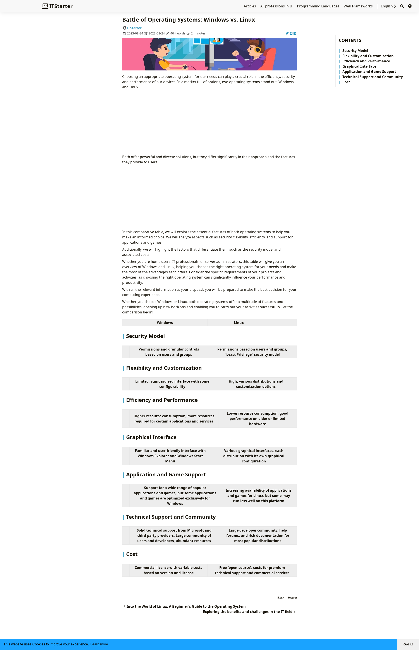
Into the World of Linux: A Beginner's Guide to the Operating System (186, 606)
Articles (250, 6)
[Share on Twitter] (287, 33)
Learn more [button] (99, 644)
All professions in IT (277, 6)
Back (280, 597)
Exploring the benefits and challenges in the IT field (247, 611)
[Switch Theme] (410, 6)
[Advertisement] (209, 121)
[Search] (402, 6)
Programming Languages (318, 6)
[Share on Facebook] (291, 33)
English (387, 6)
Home (292, 597)
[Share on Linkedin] (295, 33)
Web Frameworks (359, 6)
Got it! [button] (408, 644)
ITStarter (61, 6)
